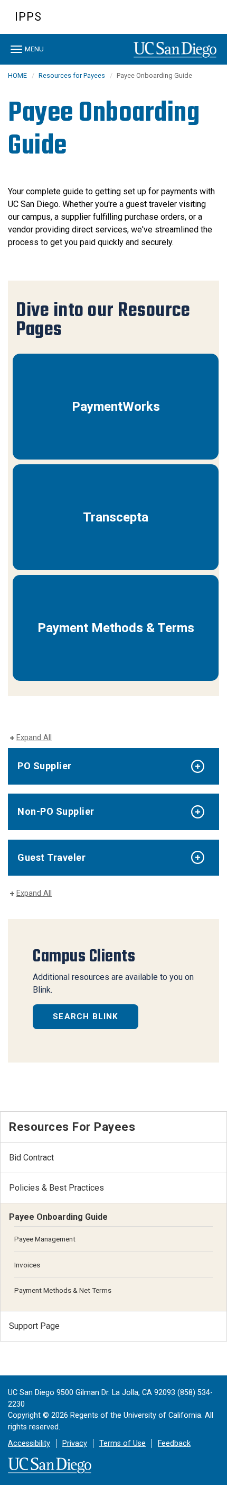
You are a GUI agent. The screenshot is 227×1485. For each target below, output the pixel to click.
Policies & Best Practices (56, 1188)
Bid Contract (31, 1158)
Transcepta (115, 517)
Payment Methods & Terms (115, 627)
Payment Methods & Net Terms (62, 1290)
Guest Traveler (51, 857)
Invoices (27, 1265)
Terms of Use (122, 1443)
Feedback (174, 1443)
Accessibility (29, 1443)
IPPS (28, 16)
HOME (17, 75)
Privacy (74, 1443)
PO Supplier (44, 765)
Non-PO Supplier (55, 811)
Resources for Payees (72, 75)
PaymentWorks (116, 406)
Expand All (34, 737)
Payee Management (44, 1239)
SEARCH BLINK (85, 1016)
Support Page (34, 1326)
